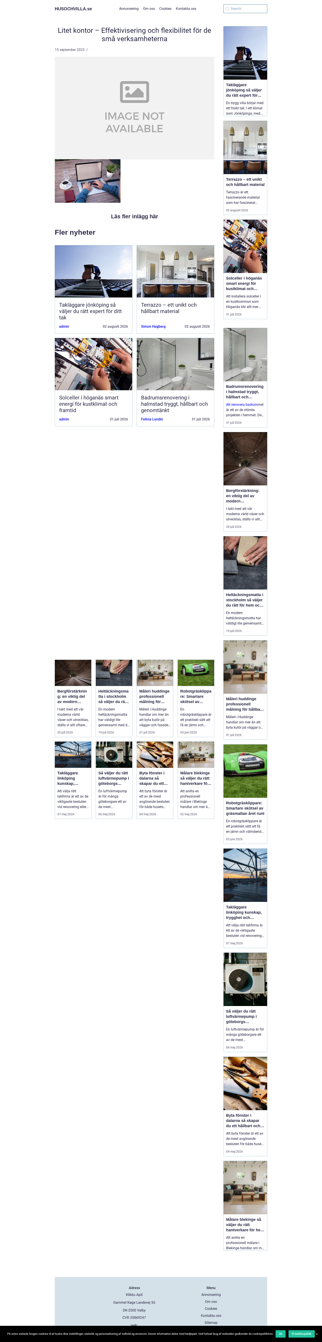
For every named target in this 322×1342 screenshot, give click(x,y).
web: (134, 1325)
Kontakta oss (186, 9)
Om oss (149, 9)
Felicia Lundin (152, 419)
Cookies (165, 9)
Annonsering (129, 9)
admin (64, 326)
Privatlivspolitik (301, 1333)
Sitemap (211, 1323)
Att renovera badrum (242, 404)
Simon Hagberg (153, 326)
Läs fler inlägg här (134, 216)
